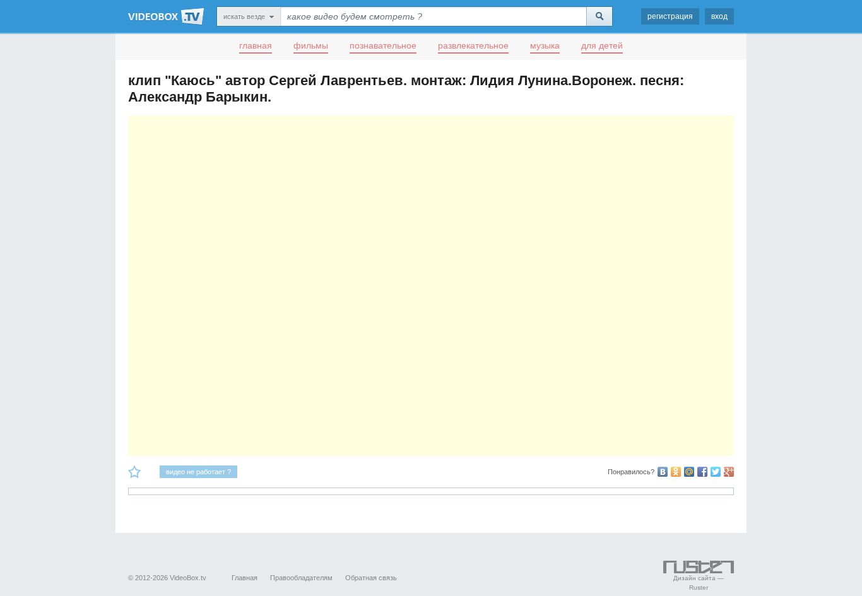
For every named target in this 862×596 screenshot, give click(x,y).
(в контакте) (663, 472)
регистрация (670, 16)
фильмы (310, 45)
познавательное (383, 45)
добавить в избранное (134, 471)
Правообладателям (301, 577)
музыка (545, 45)
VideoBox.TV (166, 16)
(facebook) (702, 472)
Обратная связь (371, 577)
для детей (602, 45)
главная (255, 45)
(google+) (729, 472)
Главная (244, 577)
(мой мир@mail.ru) (689, 472)
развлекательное (473, 45)
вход (719, 16)
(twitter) (716, 472)
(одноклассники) (676, 472)
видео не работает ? (198, 472)
